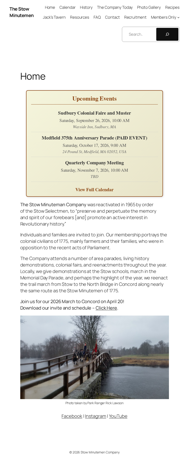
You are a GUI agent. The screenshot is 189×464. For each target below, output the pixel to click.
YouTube (118, 416)
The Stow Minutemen (21, 12)
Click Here (106, 308)
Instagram (95, 416)
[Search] (167, 34)
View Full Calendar (94, 189)
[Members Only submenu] (178, 17)
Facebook (72, 416)
